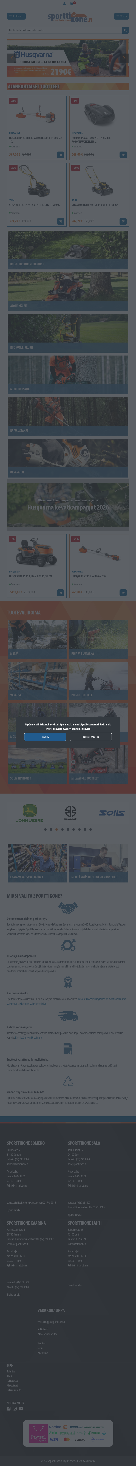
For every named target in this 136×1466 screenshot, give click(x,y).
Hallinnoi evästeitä (91, 736)
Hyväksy (45, 736)
